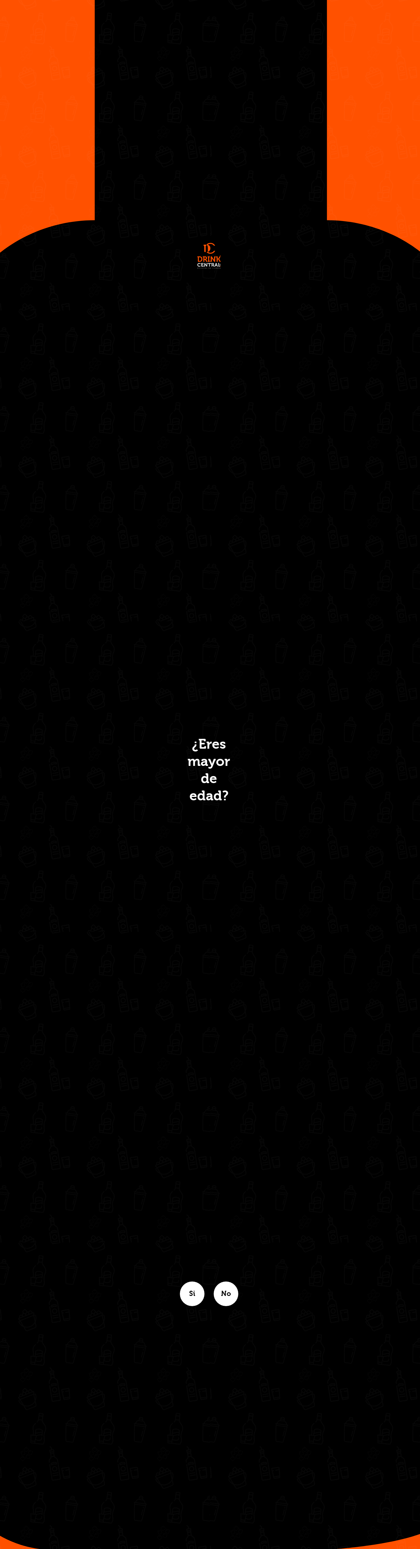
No (226, 1294)
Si (192, 1294)
